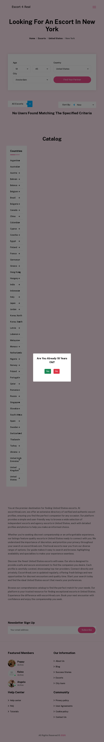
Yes (47, 371)
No (56, 371)
